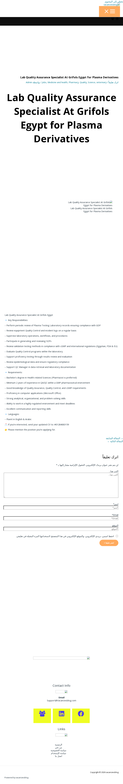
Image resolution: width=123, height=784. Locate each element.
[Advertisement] (61, 48)
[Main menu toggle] (109, 11)
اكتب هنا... (113, 471)
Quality (83, 82)
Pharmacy (74, 82)
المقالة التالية (115, 441)
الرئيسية (58, 744)
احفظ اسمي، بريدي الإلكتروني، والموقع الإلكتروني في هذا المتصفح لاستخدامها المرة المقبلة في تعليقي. (65, 536)
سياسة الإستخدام (58, 753)
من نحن (58, 747)
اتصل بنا (58, 756)
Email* (115, 514)
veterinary (101, 82)
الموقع (115, 525)
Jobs (44, 82)
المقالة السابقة (114, 438)
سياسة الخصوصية (58, 750)
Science (91, 82)
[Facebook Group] (112, 19)
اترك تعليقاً (113, 82)
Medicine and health (58, 82)
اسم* (115, 504)
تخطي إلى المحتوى (114, 1)
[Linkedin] (117, 19)
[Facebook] (121, 19)
